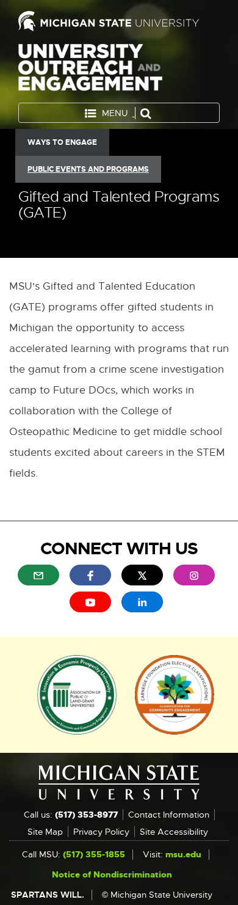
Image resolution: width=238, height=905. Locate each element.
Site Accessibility (174, 831)
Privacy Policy (101, 831)
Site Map (45, 831)
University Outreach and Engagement (90, 70)
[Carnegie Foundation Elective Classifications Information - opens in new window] (174, 694)
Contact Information (168, 814)
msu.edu (183, 854)
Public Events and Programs (88, 169)
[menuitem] (38, 575)
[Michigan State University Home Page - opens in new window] (119, 21)
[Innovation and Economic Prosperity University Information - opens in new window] (77, 694)
